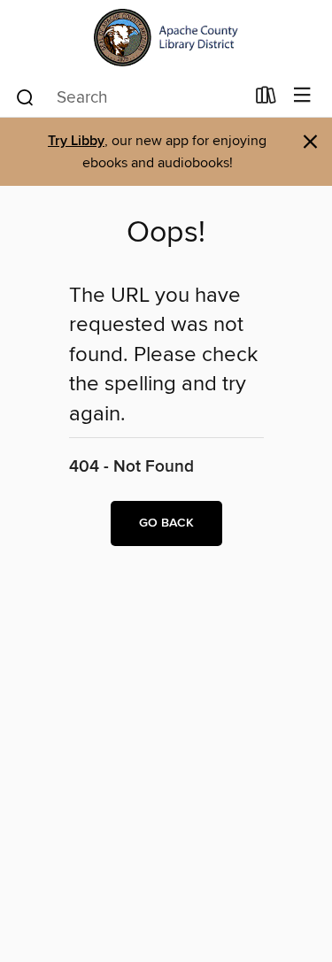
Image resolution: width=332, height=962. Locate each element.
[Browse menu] (302, 96)
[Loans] (266, 99)
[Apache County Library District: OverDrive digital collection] (166, 37)
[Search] (25, 96)
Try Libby (76, 141)
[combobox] (129, 97)
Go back (166, 523)
